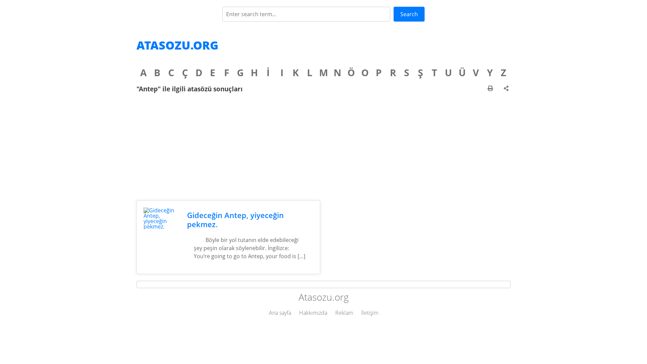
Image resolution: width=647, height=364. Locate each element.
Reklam (344, 312)
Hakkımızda (313, 312)
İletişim (369, 312)
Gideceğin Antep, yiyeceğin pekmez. (235, 220)
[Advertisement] (323, 146)
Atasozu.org (177, 45)
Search (409, 14)
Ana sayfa (280, 312)
